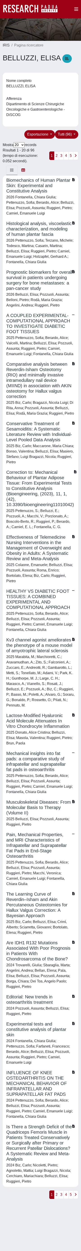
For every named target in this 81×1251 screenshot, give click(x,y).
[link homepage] (33, 9)
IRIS (6, 45)
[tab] (12, 170)
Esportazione (38, 134)
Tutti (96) (65, 134)
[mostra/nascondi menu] (76, 9)
